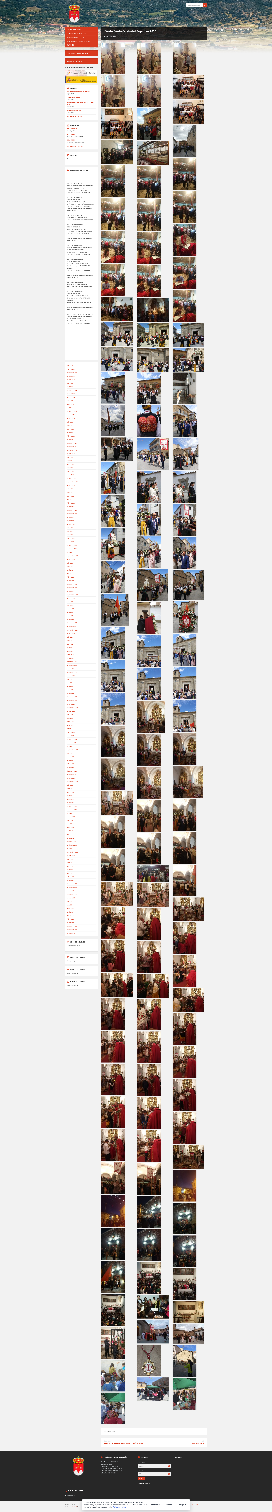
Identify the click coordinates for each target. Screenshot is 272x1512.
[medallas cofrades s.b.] (117, 139)
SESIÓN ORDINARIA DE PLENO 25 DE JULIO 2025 (80, 104)
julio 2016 (70, 679)
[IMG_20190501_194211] (113, 295)
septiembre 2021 (72, 482)
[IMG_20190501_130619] (149, 765)
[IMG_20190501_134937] (149, 633)
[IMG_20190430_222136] (113, 1029)
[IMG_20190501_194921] (184, 189)
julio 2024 (70, 401)
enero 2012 (70, 838)
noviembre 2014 (72, 743)
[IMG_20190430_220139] (184, 1267)
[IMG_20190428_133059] (149, 107)
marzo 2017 (70, 651)
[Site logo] (75, 22)
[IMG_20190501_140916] (149, 404)
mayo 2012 (70, 827)
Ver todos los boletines (75, 146)
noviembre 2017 (72, 626)
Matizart (74, 1507)
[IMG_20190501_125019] (188, 797)
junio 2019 (70, 566)
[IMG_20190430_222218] (153, 997)
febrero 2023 (71, 436)
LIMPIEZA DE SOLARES (74, 97)
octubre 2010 (71, 891)
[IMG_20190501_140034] (113, 436)
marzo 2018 (70, 616)
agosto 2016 (71, 676)
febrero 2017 (71, 655)
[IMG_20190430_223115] (153, 906)
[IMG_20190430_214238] (113, 1325)
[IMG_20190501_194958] (153, 164)
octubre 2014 (71, 746)
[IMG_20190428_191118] (113, 1391)
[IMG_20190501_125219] (113, 790)
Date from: (141, 1462)
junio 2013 (70, 789)
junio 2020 (70, 531)
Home (106, 36)
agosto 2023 (71, 418)
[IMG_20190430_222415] (184, 987)
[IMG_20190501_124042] (149, 864)
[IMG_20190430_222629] (149, 939)
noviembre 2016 (72, 665)
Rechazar (169, 1505)
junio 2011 (70, 863)
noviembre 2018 (72, 588)
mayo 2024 (70, 404)
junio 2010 (70, 905)
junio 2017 (70, 640)
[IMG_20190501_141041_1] (188, 371)
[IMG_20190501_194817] (149, 230)
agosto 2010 (71, 898)
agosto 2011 (71, 856)
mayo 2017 (70, 644)
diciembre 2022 (72, 443)
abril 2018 (70, 612)
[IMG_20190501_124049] (113, 848)
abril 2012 (70, 831)
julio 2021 (70, 489)
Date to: (140, 1470)
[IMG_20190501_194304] (149, 263)
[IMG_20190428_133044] (113, 74)
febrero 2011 (71, 877)
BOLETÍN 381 (71, 134)
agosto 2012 (71, 817)
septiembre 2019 (72, 556)
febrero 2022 (71, 471)
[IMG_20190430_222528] (113, 971)
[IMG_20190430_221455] (188, 1168)
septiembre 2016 (72, 672)
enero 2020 (70, 542)
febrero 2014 (71, 764)
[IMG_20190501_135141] (184, 568)
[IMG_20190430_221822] (184, 1143)
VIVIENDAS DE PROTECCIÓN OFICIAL (78, 92)
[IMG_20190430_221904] (113, 1128)
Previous (107, 1441)
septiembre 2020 (72, 521)
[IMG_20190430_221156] (149, 1194)
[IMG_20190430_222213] (188, 1011)
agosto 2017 (71, 633)
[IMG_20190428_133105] (184, 74)
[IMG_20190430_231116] (153, 881)
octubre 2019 (71, 552)
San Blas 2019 (198, 1443)
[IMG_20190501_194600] (184, 255)
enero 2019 (70, 581)
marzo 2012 (70, 834)
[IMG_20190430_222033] (149, 1063)
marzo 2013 (70, 799)
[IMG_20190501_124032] (184, 896)
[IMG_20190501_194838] (184, 222)
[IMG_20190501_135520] (153, 469)
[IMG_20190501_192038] (153, 321)
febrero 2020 (71, 538)
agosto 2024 (71, 397)
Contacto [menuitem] (204, 1505)
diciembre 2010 (72, 884)
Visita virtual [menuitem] (196, 1505)
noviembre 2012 (72, 810)
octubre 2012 (71, 813)
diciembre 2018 (72, 584)
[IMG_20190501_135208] (113, 559)
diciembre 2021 (72, 478)
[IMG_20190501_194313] (113, 262)
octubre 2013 (71, 778)
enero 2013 (70, 803)
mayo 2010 (70, 908)
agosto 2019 (71, 559)
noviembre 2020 (72, 514)
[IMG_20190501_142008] (188, 346)
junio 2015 (70, 718)
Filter (141, 1479)
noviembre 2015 (72, 700)
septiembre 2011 (72, 852)
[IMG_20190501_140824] (184, 404)
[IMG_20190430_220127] (113, 1292)
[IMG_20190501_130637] (184, 764)
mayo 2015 (70, 722)
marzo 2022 (70, 468)
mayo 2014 (70, 757)
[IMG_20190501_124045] (184, 863)
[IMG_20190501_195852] (184, 156)
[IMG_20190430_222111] (184, 1044)
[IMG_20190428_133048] (113, 107)
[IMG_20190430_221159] (113, 1193)
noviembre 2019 (72, 549)
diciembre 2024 (72, 390)
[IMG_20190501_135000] (115, 625)
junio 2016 (70, 683)
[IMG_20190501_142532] (117, 345)
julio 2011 (70, 859)
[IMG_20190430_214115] (153, 1318)
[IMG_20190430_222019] (184, 1077)
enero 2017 (70, 658)
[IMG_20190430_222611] (184, 954)
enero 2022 (70, 475)
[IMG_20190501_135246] (149, 502)
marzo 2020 (70, 535)
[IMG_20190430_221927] (184, 1110)
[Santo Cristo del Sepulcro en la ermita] (188, 1322)
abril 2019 (70, 570)
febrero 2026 (71, 369)
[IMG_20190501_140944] (113, 403)
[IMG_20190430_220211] (149, 1260)
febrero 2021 (71, 503)
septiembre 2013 (72, 781)
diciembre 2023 (72, 411)
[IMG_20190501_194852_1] (149, 197)
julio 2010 (70, 901)
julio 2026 (70, 365)
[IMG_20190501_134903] (184, 666)
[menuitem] (81, 30)
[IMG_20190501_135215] (184, 535)
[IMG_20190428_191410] (184, 1376)
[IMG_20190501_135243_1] (184, 502)
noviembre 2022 (72, 447)
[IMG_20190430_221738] (149, 1161)
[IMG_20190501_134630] (149, 699)
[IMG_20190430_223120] (117, 905)
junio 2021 (70, 492)
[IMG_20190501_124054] (149, 831)
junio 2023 (70, 425)
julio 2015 (70, 714)
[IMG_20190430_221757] (113, 1160)
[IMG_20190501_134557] (113, 724)
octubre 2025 (71, 376)
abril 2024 (70, 408)
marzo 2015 (70, 729)
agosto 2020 (71, 524)
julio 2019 (70, 563)
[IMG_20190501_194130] (149, 296)
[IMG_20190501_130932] (151, 732)
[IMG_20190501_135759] (117, 461)
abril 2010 (70, 912)
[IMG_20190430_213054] (153, 1343)
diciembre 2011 (72, 841)
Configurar (182, 1505)
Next (202, 1441)
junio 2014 (70, 753)
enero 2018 (70, 619)
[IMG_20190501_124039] (113, 880)
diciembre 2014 (72, 739)
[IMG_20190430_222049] (113, 1062)
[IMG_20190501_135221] (149, 535)
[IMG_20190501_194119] (184, 321)
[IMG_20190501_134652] (184, 698)
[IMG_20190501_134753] (113, 691)
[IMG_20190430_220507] (113, 1226)
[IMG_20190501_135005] (188, 600)
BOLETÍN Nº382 (72, 129)
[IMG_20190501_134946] (185, 633)
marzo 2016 (70, 690)
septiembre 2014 (72, 750)
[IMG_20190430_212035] (113, 1358)
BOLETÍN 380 (71, 140)
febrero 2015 (71, 732)
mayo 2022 (70, 464)
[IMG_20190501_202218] (149, 139)
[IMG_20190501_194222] (184, 288)
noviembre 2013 (72, 774)
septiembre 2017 (72, 630)
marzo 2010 (70, 916)
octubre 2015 (71, 704)
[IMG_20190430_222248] (117, 996)
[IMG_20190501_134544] (184, 731)
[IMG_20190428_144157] (113, 1424)
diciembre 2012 (72, 806)
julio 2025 (70, 383)
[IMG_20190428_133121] (149, 74)
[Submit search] (205, 5)
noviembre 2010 (72, 887)
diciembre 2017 (72, 623)
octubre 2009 (71, 933)
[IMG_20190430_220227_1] (113, 1259)
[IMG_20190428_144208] (184, 1409)
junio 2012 (70, 824)
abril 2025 (70, 387)
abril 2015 (70, 725)
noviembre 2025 (72, 373)
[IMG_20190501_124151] (117, 815)
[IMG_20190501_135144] (149, 568)
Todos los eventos (144, 1483)
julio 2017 (70, 637)
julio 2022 (70, 457)
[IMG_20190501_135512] (185, 469)
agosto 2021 (71, 485)
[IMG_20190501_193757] (117, 320)
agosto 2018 (71, 598)
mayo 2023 (70, 429)
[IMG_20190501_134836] (149, 666)
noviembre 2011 (72, 845)
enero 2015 (70, 736)
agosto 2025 (71, 380)
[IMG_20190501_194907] (113, 196)
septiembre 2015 (72, 707)
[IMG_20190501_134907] (113, 658)
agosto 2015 (71, 711)
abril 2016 (70, 686)
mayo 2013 (70, 792)
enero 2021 (70, 506)
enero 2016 (70, 693)
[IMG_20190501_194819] (113, 229)
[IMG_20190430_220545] (184, 1201)
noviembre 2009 (72, 930)
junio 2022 (70, 461)
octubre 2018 (71, 591)
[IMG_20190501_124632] (149, 798)
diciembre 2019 (72, 545)
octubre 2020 (71, 517)
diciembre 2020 (72, 510)
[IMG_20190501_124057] (184, 830)
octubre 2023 (71, 415)
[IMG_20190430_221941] (149, 1096)
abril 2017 (70, 648)
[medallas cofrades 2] (188, 124)
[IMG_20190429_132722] (149, 1376)
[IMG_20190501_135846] (149, 437)
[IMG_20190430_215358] (149, 1293)
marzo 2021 (70, 499)
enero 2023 (70, 440)
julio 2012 (70, 820)
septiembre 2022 (72, 450)
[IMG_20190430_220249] (184, 1234)
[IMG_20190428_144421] (153, 1401)
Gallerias (113, 36)
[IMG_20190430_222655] (113, 938)
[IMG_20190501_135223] (113, 527)
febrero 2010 (71, 919)
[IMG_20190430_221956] (113, 1095)
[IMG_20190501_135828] (185, 437)
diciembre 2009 (72, 926)
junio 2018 (70, 605)
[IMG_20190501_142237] (153, 346)
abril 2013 (70, 796)
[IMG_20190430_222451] (149, 972)
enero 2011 (70, 880)
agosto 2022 (71, 454)
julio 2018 (70, 602)
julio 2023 (70, 422)
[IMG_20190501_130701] (113, 757)
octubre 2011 (71, 848)
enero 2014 (70, 767)
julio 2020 (70, 528)
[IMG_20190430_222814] (188, 921)
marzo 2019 (70, 573)
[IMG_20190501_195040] (117, 164)
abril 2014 (70, 760)
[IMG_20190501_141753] (117, 370)
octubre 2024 (71, 394)
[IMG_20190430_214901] (184, 1300)
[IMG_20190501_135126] (113, 592)
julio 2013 (70, 785)
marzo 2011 (70, 873)
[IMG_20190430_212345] (188, 1343)
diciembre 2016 (72, 662)
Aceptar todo (156, 1505)
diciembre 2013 (72, 771)
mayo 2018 (70, 609)
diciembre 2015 (72, 697)
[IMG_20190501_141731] (153, 371)
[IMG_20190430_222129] (149, 1030)
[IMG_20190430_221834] (149, 1128)
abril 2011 (70, 870)
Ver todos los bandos (74, 116)
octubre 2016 (71, 669)
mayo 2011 (70, 866)
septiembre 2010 (72, 894)
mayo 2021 (70, 496)
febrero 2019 (71, 577)
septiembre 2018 (72, 595)
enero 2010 (70, 923)
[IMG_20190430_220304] (149, 1227)
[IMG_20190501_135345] (113, 494)
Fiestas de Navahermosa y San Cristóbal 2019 (123, 1443)
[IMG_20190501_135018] (152, 601)
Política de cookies (119, 1507)
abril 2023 (70, 432)
